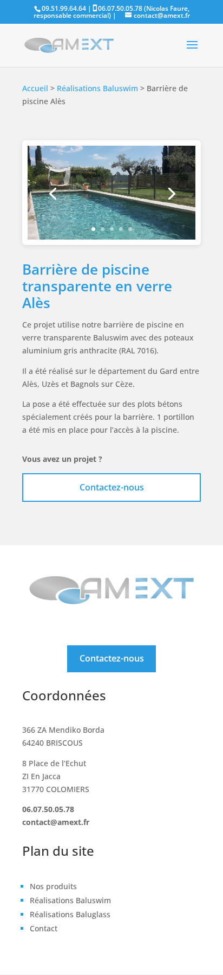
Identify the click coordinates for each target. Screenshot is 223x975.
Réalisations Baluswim (97, 88)
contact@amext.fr (55, 822)
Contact (43, 928)
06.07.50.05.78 (48, 809)
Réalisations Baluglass (70, 914)
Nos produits (53, 886)
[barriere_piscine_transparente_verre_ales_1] (111, 236)
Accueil (35, 88)
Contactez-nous (112, 487)
